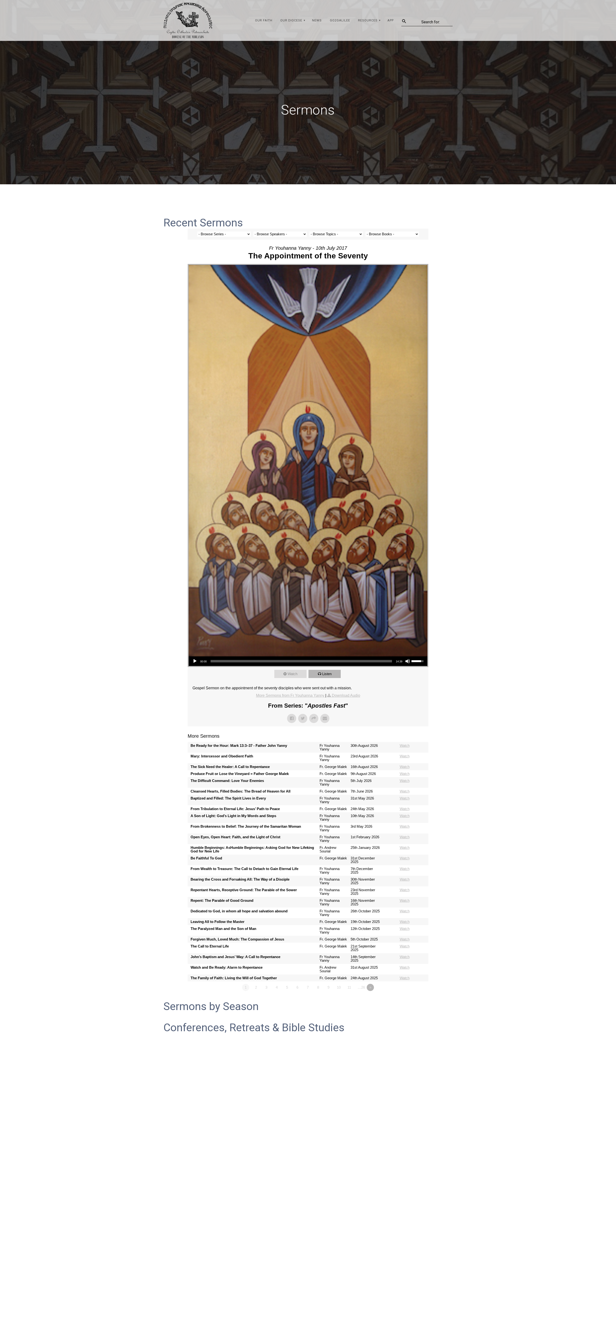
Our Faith (263, 20)
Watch (292, 674)
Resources (368, 20)
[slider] (301, 661)
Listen (327, 674)
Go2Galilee (340, 20)
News (317, 20)
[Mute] (407, 661)
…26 (361, 987)
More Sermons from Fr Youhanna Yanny (290, 695)
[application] (308, 661)
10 (339, 987)
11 (349, 987)
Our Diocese (291, 20)
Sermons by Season (211, 1006)
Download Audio (346, 695)
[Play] (194, 661)
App (390, 20)
